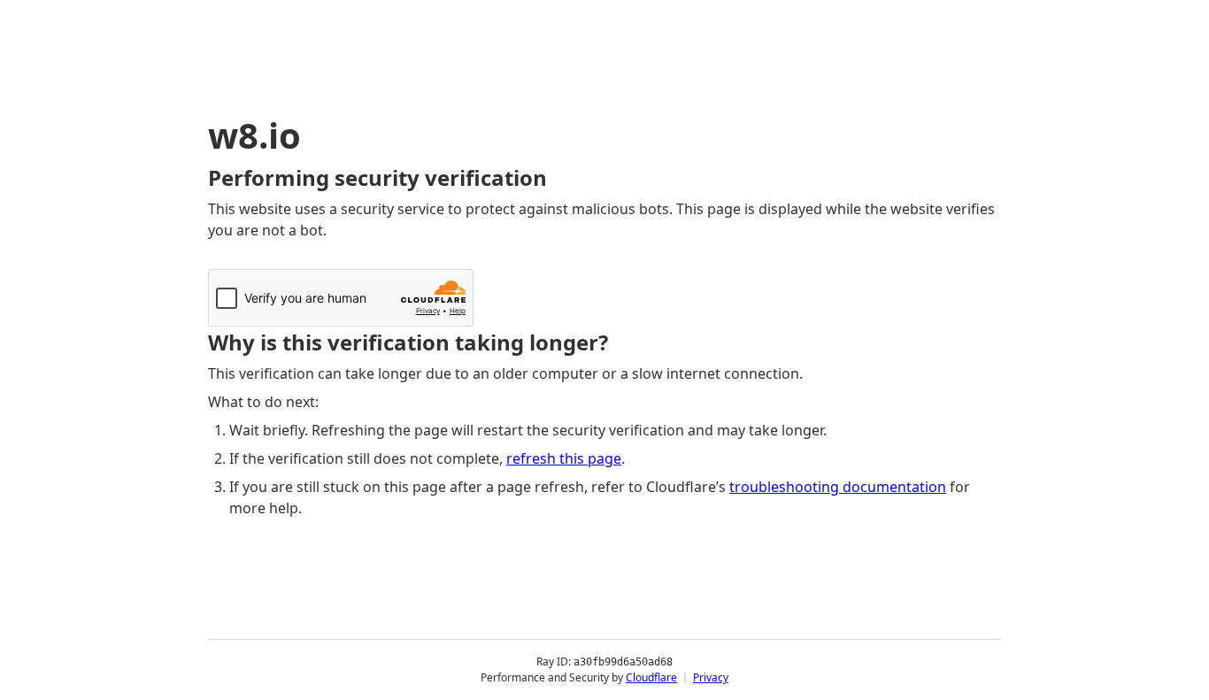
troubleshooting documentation (837, 486)
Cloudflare (651, 677)
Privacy (710, 677)
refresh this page (563, 458)
